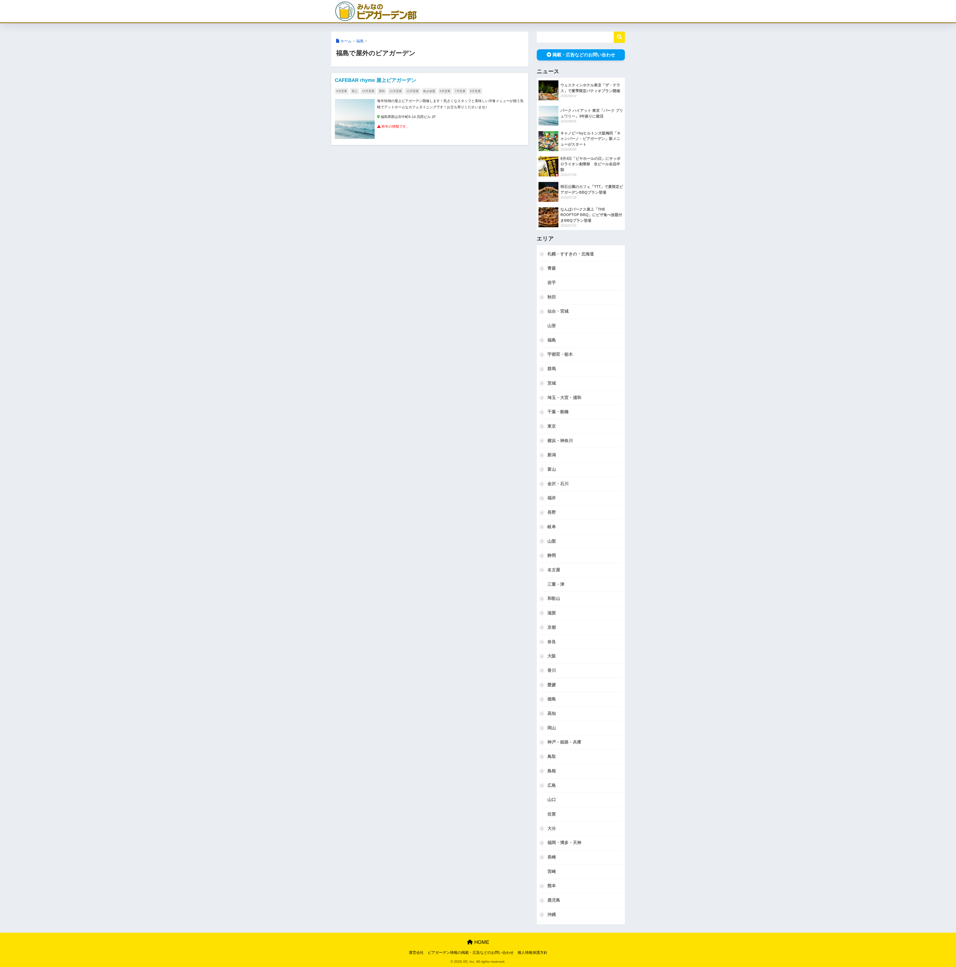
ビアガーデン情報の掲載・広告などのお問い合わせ (471, 953)
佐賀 (551, 814)
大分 (551, 828)
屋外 (382, 91)
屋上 (355, 91)
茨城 (551, 383)
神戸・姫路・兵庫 (564, 742)
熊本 (551, 885)
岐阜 (551, 526)
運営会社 (416, 953)
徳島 (551, 699)
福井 (551, 498)
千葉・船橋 (558, 411)
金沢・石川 (558, 483)
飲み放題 (429, 91)
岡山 (551, 728)
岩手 (551, 282)
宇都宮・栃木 (560, 354)
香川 (551, 670)
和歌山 (553, 598)
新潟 (551, 455)
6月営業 (445, 91)
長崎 (551, 857)
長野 (551, 512)
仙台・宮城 (558, 311)
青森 (551, 268)
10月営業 (368, 91)
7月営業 (460, 91)
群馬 (551, 368)
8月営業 (475, 91)
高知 (551, 713)
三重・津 (555, 584)
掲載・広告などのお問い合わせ (583, 54)
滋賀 (551, 613)
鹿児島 (553, 900)
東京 (551, 426)
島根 (551, 771)
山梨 (551, 541)
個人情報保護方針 (532, 953)
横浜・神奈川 (560, 440)
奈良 (551, 641)
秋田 (551, 297)
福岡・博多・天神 (564, 842)
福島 (360, 41)
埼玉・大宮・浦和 (564, 397)
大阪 (551, 656)
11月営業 (395, 91)
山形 (551, 325)
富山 (551, 469)
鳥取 (551, 756)
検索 (619, 37)
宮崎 (551, 871)
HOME (481, 942)
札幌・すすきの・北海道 (570, 254)
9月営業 (341, 91)
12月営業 (412, 91)
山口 (551, 799)
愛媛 (551, 685)
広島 (551, 785)
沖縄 (551, 914)
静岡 (551, 555)
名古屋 (553, 570)
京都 (551, 627)
